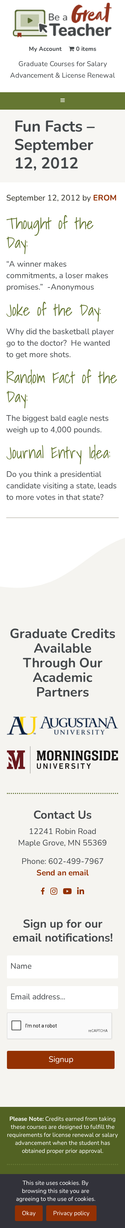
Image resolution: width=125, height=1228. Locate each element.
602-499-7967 (76, 862)
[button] (62, 101)
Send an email (62, 873)
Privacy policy (71, 1214)
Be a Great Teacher (62, 20)
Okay (29, 1214)
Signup (61, 1060)
